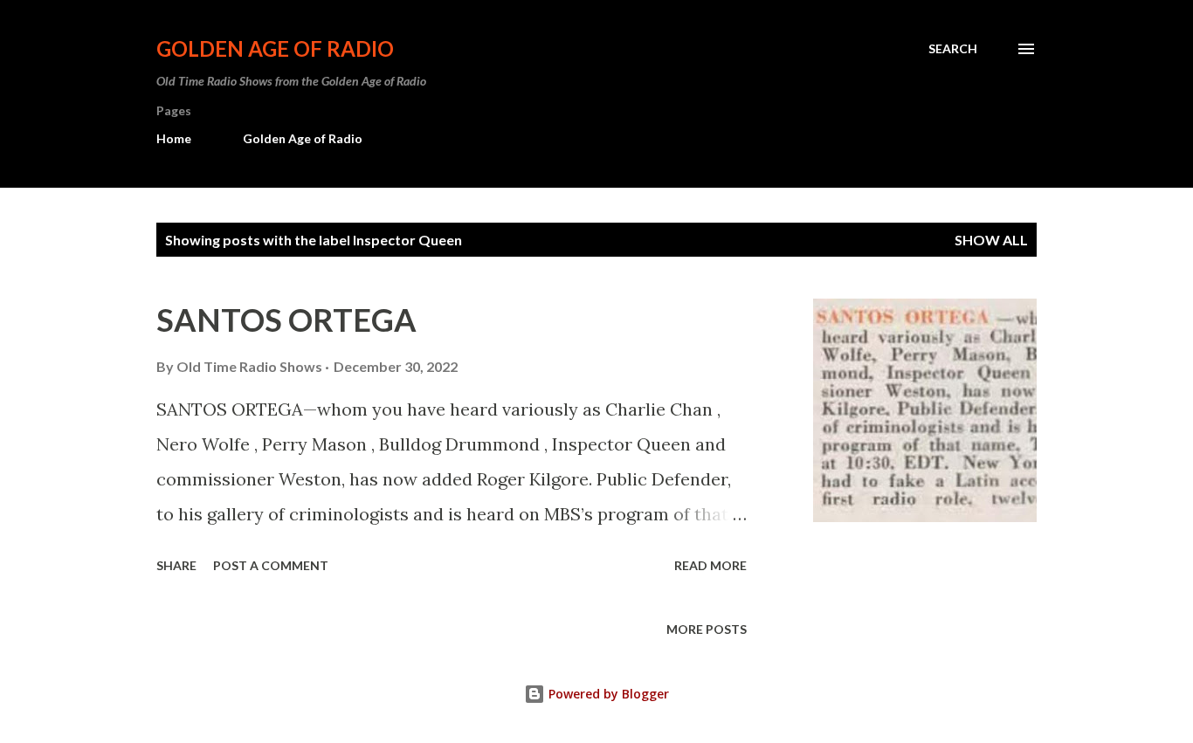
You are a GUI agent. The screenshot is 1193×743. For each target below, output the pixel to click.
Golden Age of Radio (275, 48)
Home (173, 138)
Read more (710, 565)
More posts (706, 629)
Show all (991, 239)
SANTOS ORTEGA (286, 319)
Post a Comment (270, 565)
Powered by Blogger (607, 693)
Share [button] (176, 565)
